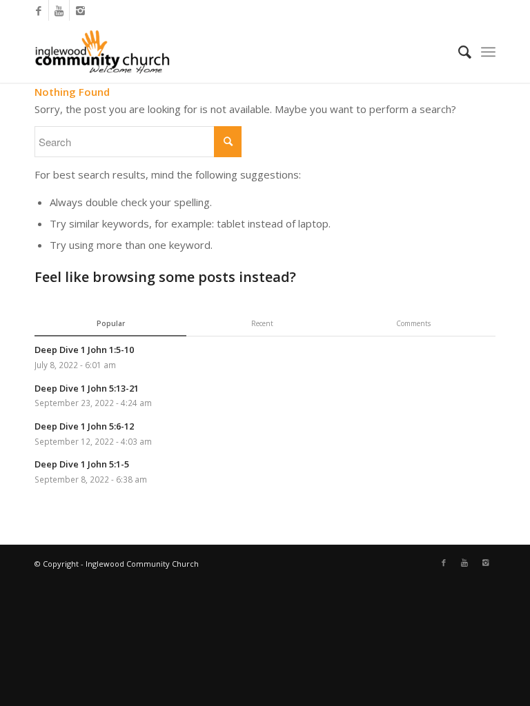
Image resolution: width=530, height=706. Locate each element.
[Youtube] (59, 10)
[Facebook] (38, 10)
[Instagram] (80, 10)
